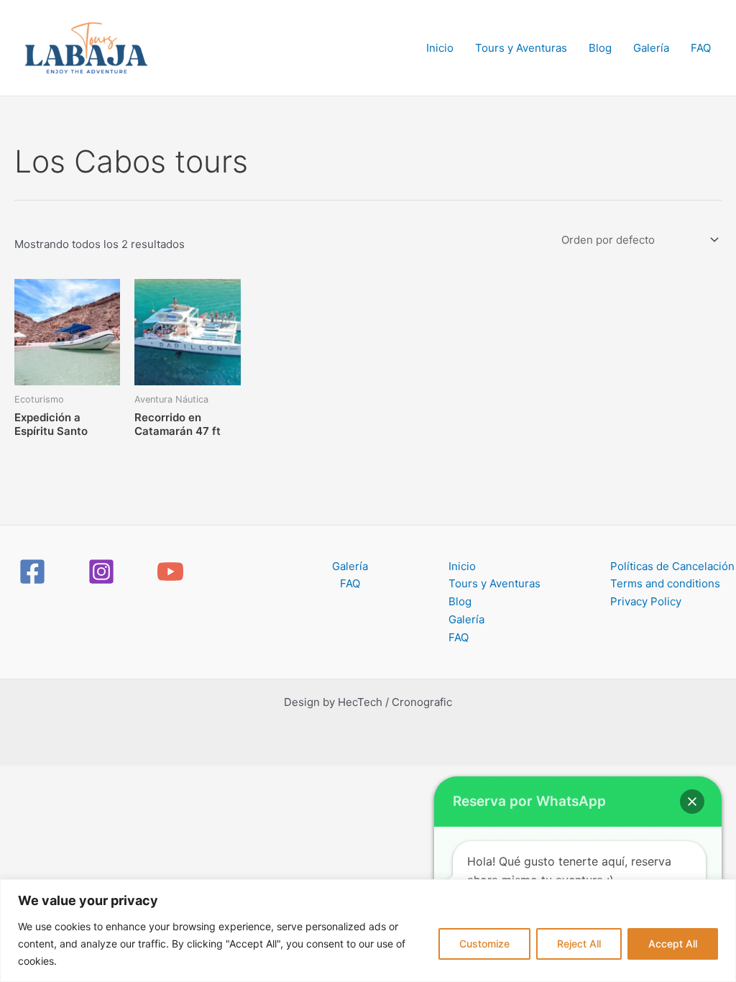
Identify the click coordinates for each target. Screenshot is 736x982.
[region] (368, 930)
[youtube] (172, 571)
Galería (651, 48)
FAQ (701, 48)
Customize (484, 943)
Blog (600, 48)
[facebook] (34, 571)
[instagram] (103, 571)
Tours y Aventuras (521, 48)
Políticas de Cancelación (672, 566)
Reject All (579, 943)
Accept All (672, 943)
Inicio (440, 48)
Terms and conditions (665, 583)
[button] (692, 801)
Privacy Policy (645, 601)
